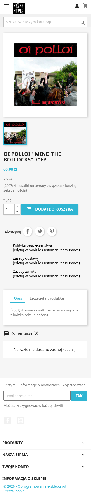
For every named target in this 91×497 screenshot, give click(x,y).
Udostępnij (27, 231)
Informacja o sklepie (24, 478)
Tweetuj (39, 231)
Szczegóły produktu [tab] (47, 298)
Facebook (7, 420)
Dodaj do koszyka (49, 209)
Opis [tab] (18, 298)
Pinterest (51, 231)
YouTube (20, 420)
